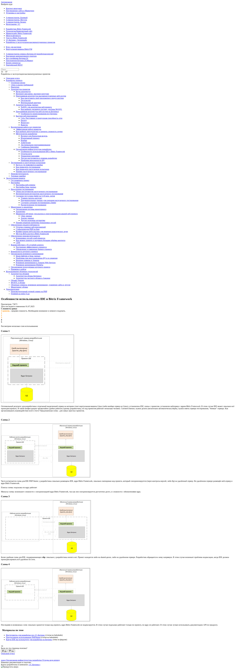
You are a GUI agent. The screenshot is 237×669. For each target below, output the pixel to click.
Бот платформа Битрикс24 (17, 58)
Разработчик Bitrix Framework (18, 29)
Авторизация (6, 2)
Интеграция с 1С (13, 24)
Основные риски (18, 83)
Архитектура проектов (20, 89)
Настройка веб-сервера (25, 185)
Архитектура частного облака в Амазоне (33, 278)
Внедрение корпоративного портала (21, 56)
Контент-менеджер (14, 8)
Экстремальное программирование (35, 145)
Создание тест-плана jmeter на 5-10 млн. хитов (35, 196)
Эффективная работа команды (28, 129)
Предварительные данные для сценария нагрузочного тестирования (49, 200)
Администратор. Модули (16, 20)
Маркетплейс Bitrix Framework (19, 33)
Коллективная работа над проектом (26, 127)
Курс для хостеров (13, 47)
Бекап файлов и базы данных (28, 256)
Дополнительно (12, 289)
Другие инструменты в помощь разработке (39, 158)
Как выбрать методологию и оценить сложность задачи (39, 131)
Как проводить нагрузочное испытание (32, 169)
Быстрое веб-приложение (26, 116)
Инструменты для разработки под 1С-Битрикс (25, 635)
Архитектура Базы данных (27, 105)
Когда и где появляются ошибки (29, 165)
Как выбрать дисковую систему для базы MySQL (41, 109)
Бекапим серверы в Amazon (27, 260)
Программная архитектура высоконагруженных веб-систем (41, 96)
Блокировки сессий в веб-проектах (30, 238)
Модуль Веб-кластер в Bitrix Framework (32, 234)
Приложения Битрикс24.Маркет (19, 60)
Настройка (15, 183)
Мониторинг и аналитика (22, 207)
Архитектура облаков (20, 274)
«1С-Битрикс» (34, 665)
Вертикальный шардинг (31, 103)
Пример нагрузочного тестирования (31, 171)
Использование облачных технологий (22, 271)
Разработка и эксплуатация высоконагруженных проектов (30, 42)
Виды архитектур (23, 91)
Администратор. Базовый (17, 18)
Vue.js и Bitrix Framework (16, 38)
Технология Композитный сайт (19, 31)
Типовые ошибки (18, 176)
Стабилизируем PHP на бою (28, 229)
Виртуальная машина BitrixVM (19, 49)
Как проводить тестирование (28, 167)
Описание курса (13, 78)
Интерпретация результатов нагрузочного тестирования (39, 194)
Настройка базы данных (26, 187)
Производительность (20, 174)
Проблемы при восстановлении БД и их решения (36, 258)
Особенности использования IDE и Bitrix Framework (43, 151)
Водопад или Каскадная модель (34, 136)
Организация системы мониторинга (31, 209)
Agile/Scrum (26, 143)
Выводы (24, 125)
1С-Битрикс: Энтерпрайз (16, 40)
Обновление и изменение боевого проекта (34, 249)
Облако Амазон (17, 280)
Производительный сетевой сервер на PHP (29, 291)
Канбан (24, 140)
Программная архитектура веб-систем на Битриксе (37, 111)
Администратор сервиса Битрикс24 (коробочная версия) (29, 54)
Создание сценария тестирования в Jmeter (38, 203)
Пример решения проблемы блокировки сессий (36, 223)
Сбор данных (26, 216)
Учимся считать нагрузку (31, 198)
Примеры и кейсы (18, 269)
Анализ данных (27, 218)
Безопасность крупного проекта (24, 251)
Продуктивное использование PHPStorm (23, 637)
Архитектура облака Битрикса (28, 276)
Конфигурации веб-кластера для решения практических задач (42, 231)
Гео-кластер (26, 100)
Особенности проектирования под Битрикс (39, 114)
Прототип (15, 87)
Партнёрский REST (14, 65)
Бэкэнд (24, 120)
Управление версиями (30, 156)
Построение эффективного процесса (31, 247)
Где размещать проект (20, 180)
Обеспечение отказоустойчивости (25, 225)
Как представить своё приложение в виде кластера (42, 98)
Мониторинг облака (19, 287)
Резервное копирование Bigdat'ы (29, 265)
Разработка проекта (14, 80)
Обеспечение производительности (25, 236)
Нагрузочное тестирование (22, 189)
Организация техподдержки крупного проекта (30, 267)
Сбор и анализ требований (22, 85)
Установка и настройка (15, 13)
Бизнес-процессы (13, 63)
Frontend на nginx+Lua (20, 294)
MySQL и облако (18, 283)
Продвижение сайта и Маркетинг (20, 11)
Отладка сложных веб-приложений (31, 227)
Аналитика (20, 211)
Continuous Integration (30, 147)
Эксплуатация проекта (15, 178)
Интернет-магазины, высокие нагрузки (32, 94)
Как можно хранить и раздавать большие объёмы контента (40, 240)
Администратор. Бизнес (16, 22)
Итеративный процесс (30, 138)
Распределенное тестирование (33, 205)
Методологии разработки (26, 134)
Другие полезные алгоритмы (33, 220)
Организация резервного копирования (27, 254)
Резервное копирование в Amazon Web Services (36, 263)
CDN (18, 243)
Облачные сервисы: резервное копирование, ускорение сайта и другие (40, 285)
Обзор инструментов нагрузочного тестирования (36, 191)
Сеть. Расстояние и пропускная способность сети (41, 118)
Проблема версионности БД (32, 160)
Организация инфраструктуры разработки (33, 149)
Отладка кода (26, 154)
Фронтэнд (25, 123)
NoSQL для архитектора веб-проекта (36, 107)
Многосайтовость (13, 36)
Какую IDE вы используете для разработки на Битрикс (29, 640)
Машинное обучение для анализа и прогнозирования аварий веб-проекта (47, 214)
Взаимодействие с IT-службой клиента (27, 245)
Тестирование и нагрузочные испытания (28, 163)
